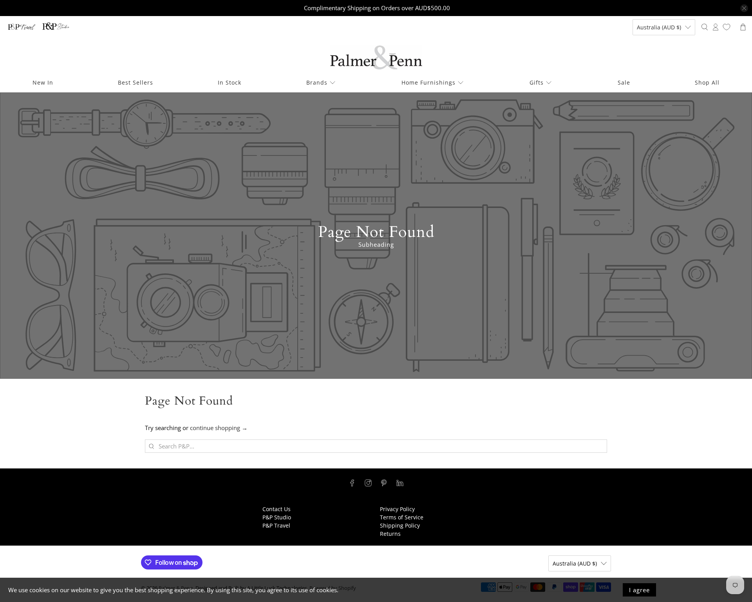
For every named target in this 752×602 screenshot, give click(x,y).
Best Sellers (135, 82)
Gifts (537, 82)
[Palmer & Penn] (376, 57)
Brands (316, 82)
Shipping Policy (400, 525)
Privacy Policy (397, 509)
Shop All (707, 82)
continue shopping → (219, 428)
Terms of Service (401, 517)
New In (43, 82)
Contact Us (276, 509)
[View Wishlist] (726, 27)
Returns (390, 533)
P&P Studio (276, 517)
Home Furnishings (428, 82)
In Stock (229, 82)
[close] (744, 8)
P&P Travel (276, 525)
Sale (624, 82)
